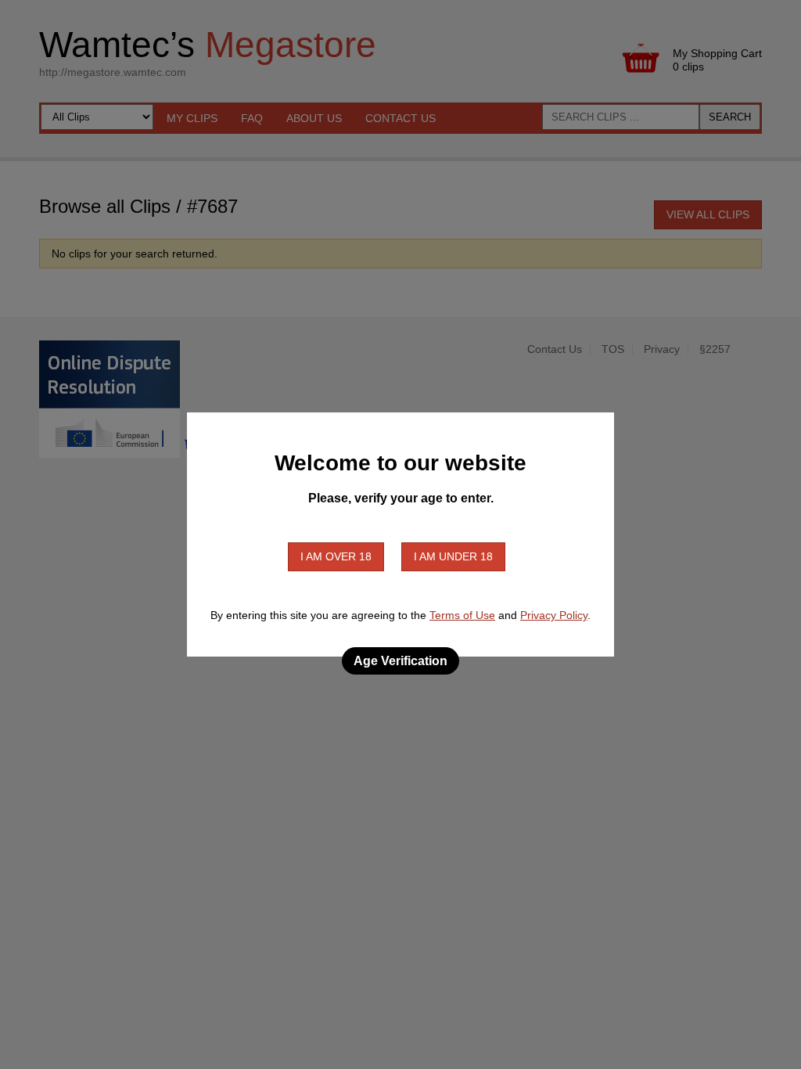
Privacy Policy (553, 615)
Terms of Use (462, 615)
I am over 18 (336, 556)
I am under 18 (453, 556)
